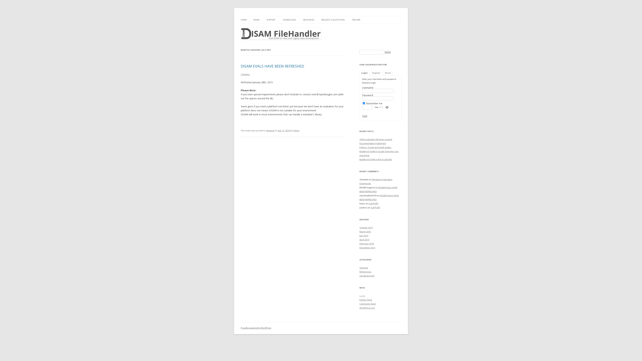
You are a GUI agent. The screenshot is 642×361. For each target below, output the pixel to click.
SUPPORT (271, 19)
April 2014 (364, 239)
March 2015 (365, 231)
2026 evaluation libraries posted (375, 139)
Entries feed (365, 299)
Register (376, 72)
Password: (367, 95)
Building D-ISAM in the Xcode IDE (375, 159)
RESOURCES (308, 19)
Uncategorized (366, 275)
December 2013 (367, 247)
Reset (388, 72)
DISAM (256, 19)
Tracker (356, 19)
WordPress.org (367, 307)
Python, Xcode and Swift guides (375, 147)
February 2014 (366, 243)
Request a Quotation (333, 19)
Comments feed (367, 303)
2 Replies (245, 74)
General (270, 130)
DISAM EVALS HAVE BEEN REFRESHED (272, 66)
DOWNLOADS (289, 19)
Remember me (373, 103)
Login (364, 72)
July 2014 (363, 235)
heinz (296, 130)
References (365, 271)
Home (244, 19)
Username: (368, 88)
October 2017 (366, 227)
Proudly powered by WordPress (256, 328)
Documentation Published (372, 143)
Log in (362, 295)
